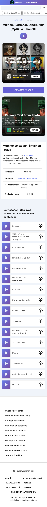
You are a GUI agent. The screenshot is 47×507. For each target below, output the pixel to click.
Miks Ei (15, 385)
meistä (8, 478)
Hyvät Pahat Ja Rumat (22, 258)
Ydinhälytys (17, 363)
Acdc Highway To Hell (22, 374)
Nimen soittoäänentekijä (17, 415)
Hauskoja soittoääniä (16, 450)
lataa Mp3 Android (23, 90)
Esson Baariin (18, 247)
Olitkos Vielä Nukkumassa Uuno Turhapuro (20, 237)
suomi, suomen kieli (25, 471)
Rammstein (17, 226)
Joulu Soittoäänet (14, 455)
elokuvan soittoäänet (27, 178)
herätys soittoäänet (32, 13)
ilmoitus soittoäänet (12, 13)
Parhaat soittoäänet (15, 420)
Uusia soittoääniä (14, 410)
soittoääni (28, 155)
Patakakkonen (18, 311)
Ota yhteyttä (13, 487)
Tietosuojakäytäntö (32, 478)
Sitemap (27, 487)
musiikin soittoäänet (15, 430)
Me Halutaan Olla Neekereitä (20, 278)
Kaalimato (16, 289)
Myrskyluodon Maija (21, 300)
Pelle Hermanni (19, 268)
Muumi (15, 353)
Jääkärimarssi (18, 342)
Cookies (27, 483)
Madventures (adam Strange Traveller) (21, 331)
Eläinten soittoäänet (15, 445)
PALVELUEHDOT (13, 483)
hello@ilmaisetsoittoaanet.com (23, 500)
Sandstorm (17, 321)
